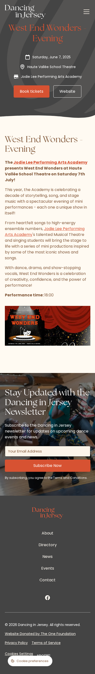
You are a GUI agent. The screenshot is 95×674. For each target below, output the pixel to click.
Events (47, 568)
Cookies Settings (19, 653)
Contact (47, 580)
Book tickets (31, 91)
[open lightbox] (25, 326)
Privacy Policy (16, 642)
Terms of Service (46, 642)
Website (67, 91)
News (47, 556)
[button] (85, 12)
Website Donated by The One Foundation (40, 633)
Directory (47, 545)
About (47, 533)
